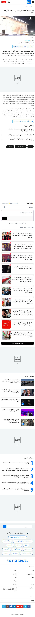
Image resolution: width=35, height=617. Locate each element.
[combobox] (17, 526)
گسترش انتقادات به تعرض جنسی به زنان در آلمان (21, 135)
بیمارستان (15, 553)
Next (32, 578)
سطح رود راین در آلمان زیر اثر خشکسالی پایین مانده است (20, 140)
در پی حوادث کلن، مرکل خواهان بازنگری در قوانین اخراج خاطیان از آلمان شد (21, 130)
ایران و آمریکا (17, 549)
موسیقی (6, 553)
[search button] (4, 526)
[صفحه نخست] (33, 6)
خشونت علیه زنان (20, 147)
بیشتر (32, 600)
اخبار (30, 6)
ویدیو (32, 585)
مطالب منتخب (28, 376)
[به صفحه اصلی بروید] (29, 2)
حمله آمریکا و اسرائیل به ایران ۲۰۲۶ (23, 541)
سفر (33, 581)
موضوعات (31, 567)
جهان (26, 6)
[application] (17, 26)
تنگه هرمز (10, 545)
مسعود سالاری (27, 40)
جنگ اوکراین (7, 541)
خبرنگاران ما (31, 588)
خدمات (32, 596)
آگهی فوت (6, 549)
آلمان (30, 147)
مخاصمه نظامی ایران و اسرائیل (17, 537)
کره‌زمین (14, 574)
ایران (26, 545)
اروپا (33, 571)
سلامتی (14, 578)
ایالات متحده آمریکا (26, 553)
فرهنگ (18, 545)
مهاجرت (10, 147)
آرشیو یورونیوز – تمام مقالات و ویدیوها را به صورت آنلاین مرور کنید (9, 589)
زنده (4, 2)
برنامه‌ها (14, 585)
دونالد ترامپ (28, 549)
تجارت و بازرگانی (30, 574)
